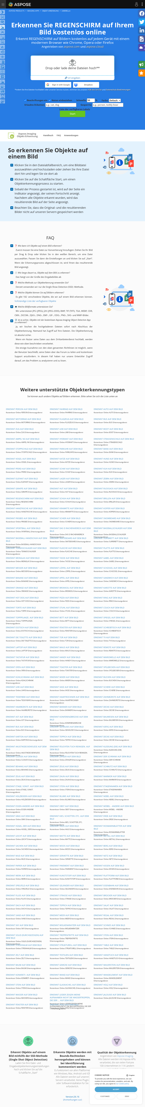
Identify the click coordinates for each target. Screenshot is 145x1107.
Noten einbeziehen (62, 100)
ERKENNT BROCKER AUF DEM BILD (110, 895)
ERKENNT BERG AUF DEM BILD (108, 845)
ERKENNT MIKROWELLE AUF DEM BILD (112, 657)
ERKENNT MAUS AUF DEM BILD (64, 647)
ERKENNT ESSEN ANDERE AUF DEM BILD (25, 806)
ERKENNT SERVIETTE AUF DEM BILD (66, 855)
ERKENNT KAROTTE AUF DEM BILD (110, 587)
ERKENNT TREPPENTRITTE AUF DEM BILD (69, 935)
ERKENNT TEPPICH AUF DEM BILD (65, 736)
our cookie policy (122, 1084)
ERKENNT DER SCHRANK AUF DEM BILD (112, 756)
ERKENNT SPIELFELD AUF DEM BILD (22, 885)
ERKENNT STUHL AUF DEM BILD (65, 607)
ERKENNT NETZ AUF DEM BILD (108, 855)
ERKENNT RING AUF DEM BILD (108, 597)
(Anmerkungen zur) (72, 1099)
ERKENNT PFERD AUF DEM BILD (21, 468)
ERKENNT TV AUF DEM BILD (107, 637)
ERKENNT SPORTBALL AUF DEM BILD (23, 528)
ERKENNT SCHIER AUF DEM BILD (65, 518)
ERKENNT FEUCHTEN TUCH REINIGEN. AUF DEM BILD (70, 748)
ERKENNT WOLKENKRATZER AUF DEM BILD (70, 925)
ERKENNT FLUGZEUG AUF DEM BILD (66, 419)
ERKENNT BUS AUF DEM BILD (107, 419)
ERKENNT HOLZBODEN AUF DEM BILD (24, 796)
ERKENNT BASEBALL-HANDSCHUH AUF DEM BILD (26, 539)
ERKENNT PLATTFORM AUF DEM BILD (111, 875)
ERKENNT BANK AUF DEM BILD (108, 448)
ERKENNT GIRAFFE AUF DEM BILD (21, 488)
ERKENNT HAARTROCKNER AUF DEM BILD (69, 697)
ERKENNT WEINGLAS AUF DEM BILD (23, 558)
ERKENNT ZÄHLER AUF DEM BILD (65, 756)
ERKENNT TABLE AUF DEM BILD (108, 945)
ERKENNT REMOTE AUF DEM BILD (109, 647)
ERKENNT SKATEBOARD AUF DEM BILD (68, 538)
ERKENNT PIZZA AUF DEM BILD (64, 597)
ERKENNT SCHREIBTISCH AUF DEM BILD (112, 627)
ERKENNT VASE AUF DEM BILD (64, 687)
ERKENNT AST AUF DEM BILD (19, 716)
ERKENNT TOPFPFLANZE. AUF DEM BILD (24, 617)
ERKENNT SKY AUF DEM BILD (19, 925)
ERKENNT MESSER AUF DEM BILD (21, 568)
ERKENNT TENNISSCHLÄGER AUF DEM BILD (26, 548)
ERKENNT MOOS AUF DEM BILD (65, 845)
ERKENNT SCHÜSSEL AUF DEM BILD (110, 568)
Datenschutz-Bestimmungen (118, 89)
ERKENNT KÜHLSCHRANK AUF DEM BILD (25, 677)
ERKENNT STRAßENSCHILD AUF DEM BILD (114, 439)
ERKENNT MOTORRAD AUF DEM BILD (23, 419)
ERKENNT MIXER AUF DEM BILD (64, 677)
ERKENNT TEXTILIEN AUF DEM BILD (66, 955)
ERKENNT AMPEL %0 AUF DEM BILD (22, 439)
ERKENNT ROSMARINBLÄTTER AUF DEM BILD (112, 827)
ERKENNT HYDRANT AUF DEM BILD (66, 439)
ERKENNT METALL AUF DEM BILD (109, 836)
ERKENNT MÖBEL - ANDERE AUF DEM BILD (114, 806)
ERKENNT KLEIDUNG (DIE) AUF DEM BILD (113, 746)
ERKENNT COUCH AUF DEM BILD (109, 607)
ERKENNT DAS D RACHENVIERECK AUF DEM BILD (70, 529)
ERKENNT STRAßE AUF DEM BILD (66, 895)
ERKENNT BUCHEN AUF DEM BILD (109, 677)
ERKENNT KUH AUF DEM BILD (107, 468)
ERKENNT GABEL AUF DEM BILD (108, 558)
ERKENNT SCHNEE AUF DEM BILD (109, 925)
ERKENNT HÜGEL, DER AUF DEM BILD (23, 826)
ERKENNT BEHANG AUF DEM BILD (22, 766)
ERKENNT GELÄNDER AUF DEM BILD (67, 885)
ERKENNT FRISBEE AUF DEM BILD (21, 518)
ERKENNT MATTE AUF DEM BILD (65, 836)
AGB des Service (95, 89)
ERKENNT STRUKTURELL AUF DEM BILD (68, 945)
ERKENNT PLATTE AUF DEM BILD (109, 548)
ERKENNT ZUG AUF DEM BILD (20, 429)
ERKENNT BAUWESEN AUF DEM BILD (111, 716)
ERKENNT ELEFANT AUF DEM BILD (22, 478)
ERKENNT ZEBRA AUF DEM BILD (108, 478)
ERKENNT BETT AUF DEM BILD (64, 617)
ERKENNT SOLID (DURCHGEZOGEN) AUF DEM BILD (24, 936)
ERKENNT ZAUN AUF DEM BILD (64, 776)
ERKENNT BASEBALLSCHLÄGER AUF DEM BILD (113, 529)
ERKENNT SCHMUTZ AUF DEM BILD (110, 766)
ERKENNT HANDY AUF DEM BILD (65, 657)
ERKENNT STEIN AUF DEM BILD (64, 786)
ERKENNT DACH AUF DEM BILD (20, 905)
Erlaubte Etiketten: (34, 104)
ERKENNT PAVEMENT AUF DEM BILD (67, 865)
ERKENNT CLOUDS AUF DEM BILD (21, 756)
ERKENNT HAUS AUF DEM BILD (64, 826)
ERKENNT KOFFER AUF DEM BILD (109, 508)
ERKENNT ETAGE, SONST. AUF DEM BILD (25, 786)
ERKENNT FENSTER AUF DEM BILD (66, 627)
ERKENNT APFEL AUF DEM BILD (64, 577)
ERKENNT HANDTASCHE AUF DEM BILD (24, 508)
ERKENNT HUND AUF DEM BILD (108, 458)
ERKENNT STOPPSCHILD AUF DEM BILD (24, 448)
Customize (105, 1096)
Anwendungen (71, 135)
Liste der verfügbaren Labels (74, 109)
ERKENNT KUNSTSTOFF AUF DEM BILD (68, 875)
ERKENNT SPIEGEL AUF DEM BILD (109, 617)
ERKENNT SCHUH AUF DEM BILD (65, 498)
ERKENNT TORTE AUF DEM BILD (21, 607)
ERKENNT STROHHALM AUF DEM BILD (24, 945)
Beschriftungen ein (37, 100)
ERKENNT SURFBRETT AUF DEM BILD (111, 538)
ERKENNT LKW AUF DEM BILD (64, 429)
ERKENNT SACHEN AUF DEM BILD (21, 845)
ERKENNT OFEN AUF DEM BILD (20, 667)
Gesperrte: (86, 104)
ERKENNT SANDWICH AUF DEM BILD (111, 577)
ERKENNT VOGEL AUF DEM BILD (21, 458)
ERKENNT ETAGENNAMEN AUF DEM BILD (113, 786)
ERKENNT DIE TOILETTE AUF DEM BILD (24, 637)
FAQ (59, 135)
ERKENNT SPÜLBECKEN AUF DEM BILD (112, 667)
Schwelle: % (86, 100)
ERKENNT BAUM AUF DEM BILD (20, 965)
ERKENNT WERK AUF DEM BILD (20, 875)
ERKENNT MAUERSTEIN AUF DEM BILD (112, 965)
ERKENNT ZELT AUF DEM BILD (20, 955)
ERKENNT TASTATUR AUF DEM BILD (22, 657)
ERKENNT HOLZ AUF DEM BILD (108, 984)
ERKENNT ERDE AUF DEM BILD (108, 816)
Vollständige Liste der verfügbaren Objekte (35, 301)
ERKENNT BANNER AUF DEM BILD (66, 706)
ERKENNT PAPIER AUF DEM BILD (21, 865)
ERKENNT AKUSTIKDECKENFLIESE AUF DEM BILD (26, 748)
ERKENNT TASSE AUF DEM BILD (64, 558)
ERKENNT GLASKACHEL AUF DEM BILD (68, 984)
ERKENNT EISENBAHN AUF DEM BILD (111, 885)
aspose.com (72, 46)
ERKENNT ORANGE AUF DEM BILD (22, 587)
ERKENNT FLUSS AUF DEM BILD (20, 895)
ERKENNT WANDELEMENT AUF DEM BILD (113, 974)
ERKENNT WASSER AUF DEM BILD (21, 994)
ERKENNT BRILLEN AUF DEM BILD (109, 498)
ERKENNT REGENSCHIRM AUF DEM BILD (25, 498)
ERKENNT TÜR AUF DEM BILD (63, 637)
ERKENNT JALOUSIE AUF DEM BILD (110, 994)
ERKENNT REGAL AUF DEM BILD (108, 915)
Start (72, 113)
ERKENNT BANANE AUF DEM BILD (22, 577)
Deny (127, 1096)
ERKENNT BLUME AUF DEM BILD (65, 796)
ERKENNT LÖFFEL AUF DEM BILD (65, 568)
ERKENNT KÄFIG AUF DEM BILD (108, 726)
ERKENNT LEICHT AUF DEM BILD (21, 836)
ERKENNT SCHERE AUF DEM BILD (109, 687)
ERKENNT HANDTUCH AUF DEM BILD (111, 955)
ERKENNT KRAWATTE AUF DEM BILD (67, 508)
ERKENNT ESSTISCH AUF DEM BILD (22, 627)
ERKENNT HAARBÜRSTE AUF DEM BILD (24, 706)
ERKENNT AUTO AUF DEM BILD (108, 409)
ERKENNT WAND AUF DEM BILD (65, 974)
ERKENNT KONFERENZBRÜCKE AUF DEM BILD (69, 718)
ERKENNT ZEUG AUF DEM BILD (64, 766)
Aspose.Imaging (125, 1056)
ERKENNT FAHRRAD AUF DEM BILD (66, 409)
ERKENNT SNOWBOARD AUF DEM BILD (112, 518)
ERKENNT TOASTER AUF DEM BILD (66, 667)
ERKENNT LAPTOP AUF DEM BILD (21, 647)
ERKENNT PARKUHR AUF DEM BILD (66, 448)
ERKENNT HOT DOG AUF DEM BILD (22, 597)
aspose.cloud (95, 46)
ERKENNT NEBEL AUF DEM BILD (108, 796)
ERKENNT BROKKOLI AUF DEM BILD (66, 587)
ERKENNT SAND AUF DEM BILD (20, 915)
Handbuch (48, 135)
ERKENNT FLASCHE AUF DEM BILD (66, 548)
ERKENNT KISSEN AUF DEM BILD (109, 865)
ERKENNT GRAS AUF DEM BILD (20, 816)
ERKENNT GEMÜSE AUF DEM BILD (66, 965)
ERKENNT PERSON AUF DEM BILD (21, 409)
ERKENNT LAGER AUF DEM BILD (65, 478)
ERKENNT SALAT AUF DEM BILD (108, 905)
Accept (116, 1089)
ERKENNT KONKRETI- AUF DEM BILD (23, 974)
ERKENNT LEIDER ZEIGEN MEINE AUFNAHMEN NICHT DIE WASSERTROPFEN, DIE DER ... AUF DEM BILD (70, 997)
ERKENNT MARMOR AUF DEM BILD (110, 776)
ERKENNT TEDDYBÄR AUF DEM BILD (23, 697)
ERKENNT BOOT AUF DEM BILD (108, 429)
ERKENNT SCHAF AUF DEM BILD (65, 468)
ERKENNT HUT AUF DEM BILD (63, 488)
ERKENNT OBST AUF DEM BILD (64, 806)
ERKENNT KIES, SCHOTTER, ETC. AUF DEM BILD (69, 817)
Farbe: (105, 100)
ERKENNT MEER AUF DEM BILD (64, 915)
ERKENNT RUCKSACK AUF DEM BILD (111, 488)
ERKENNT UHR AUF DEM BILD (20, 687)
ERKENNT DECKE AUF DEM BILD (109, 706)
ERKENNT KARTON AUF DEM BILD (22, 736)
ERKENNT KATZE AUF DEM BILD (64, 458)
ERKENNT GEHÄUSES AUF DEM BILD (67, 726)
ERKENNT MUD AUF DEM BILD (20, 855)
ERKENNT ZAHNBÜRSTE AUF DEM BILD (112, 697)
